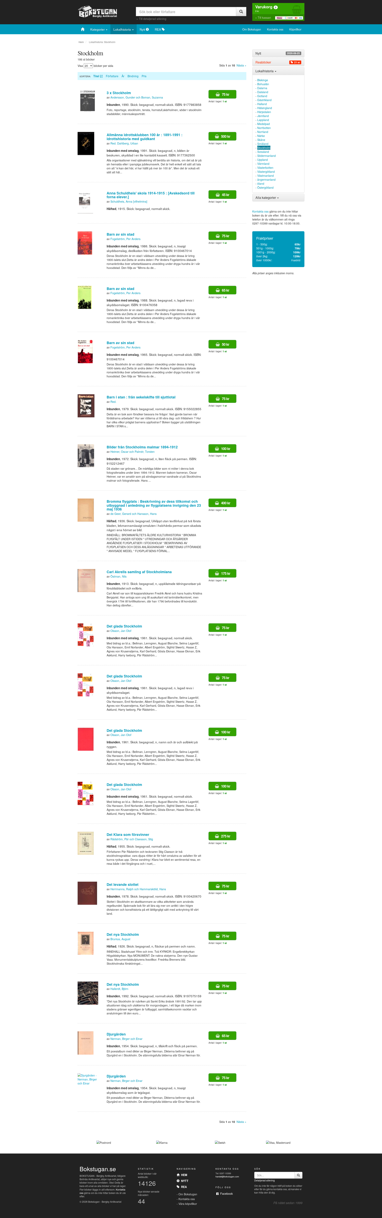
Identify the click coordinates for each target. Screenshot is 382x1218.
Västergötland (266, 172)
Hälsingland (264, 108)
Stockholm (263, 148)
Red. (113, 402)
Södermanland (266, 156)
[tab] (278, 53)
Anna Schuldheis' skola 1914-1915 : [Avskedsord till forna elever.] (151, 195)
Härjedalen (264, 112)
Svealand (263, 152)
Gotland (262, 96)
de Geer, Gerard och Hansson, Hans (133, 514)
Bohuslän (263, 84)
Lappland (263, 120)
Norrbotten (264, 128)
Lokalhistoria (122, 29)
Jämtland (263, 116)
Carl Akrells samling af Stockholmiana (139, 571)
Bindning (133, 76)
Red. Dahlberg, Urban (124, 143)
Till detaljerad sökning (152, 19)
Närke (261, 136)
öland (260, 183)
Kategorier (97, 29)
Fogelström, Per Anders (125, 239)
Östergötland (265, 187)
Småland (262, 144)
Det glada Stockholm (124, 626)
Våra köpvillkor (187, 1204)
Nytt (143, 29)
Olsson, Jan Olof (120, 631)
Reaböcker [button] (277, 62)
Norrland (262, 132)
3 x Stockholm (119, 92)
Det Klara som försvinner (128, 834)
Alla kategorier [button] (266, 197)
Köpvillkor (295, 29)
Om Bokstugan (251, 29)
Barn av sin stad (120, 234)
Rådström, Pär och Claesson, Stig (131, 839)
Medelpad (263, 124)
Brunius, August (120, 939)
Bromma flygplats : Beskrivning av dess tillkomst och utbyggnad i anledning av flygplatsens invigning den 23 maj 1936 (154, 505)
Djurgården (116, 1034)
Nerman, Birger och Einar (126, 1039)
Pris (144, 76)
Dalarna (262, 88)
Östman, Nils (118, 576)
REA (158, 29)
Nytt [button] (277, 53)
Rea (183, 1187)
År (123, 76)
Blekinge (262, 80)
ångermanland (266, 180)
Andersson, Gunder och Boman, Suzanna (136, 97)
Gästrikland (264, 100)
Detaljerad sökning (264, 1180)
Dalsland (262, 92)
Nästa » (241, 65)
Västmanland (265, 176)
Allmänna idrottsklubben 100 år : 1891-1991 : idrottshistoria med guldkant (144, 136)
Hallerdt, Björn (119, 989)
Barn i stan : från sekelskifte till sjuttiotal (141, 397)
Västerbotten (265, 168)
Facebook (226, 1194)
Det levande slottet (122, 884)
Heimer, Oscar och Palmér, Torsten (132, 452)
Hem (81, 42)
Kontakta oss (275, 29)
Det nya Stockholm (123, 934)
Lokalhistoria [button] (264, 71)
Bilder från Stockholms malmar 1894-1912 (142, 447)
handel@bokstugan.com (227, 1176)
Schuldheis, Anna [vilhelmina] (128, 201)
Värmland (263, 164)
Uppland (262, 160)
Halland (262, 104)
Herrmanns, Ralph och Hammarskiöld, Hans (138, 889)
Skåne (261, 140)
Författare (112, 76)
